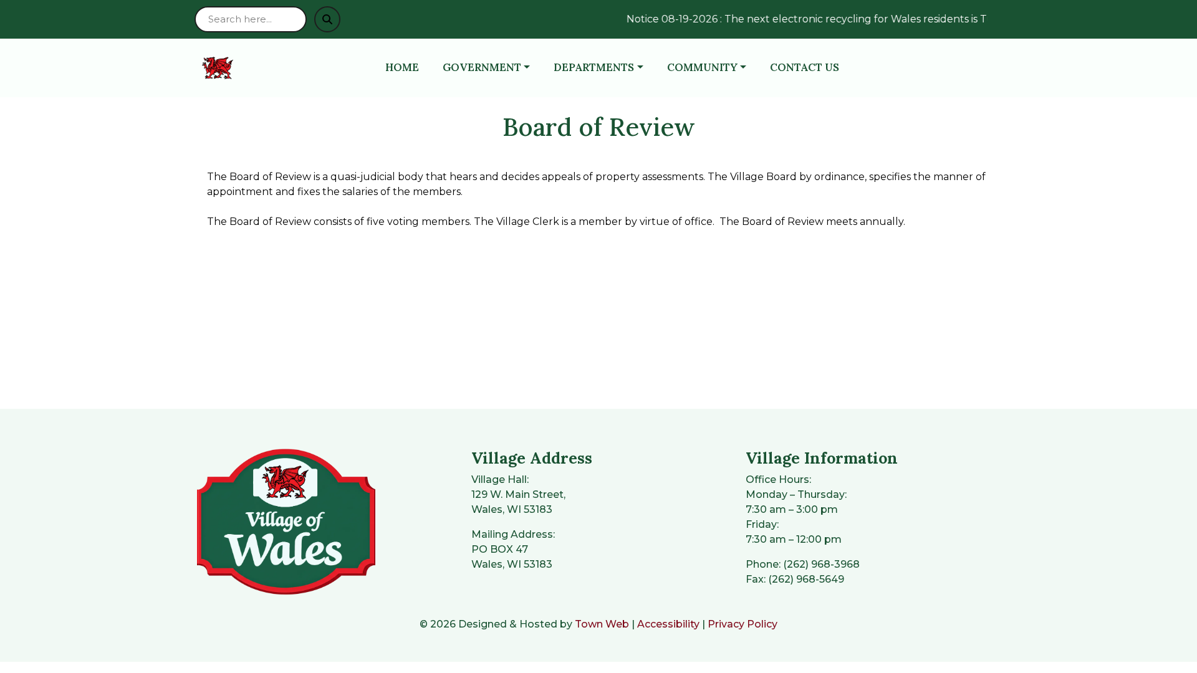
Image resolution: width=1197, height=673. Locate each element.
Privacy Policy (742, 624)
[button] (493, 68)
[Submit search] (327, 19)
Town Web (602, 624)
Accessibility (668, 624)
